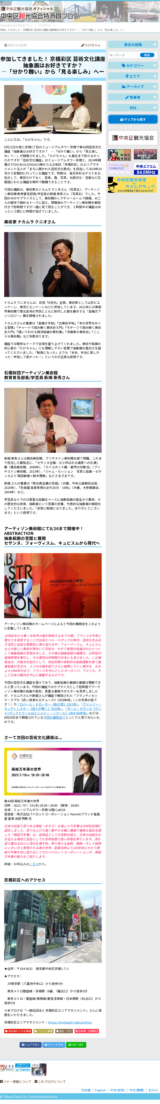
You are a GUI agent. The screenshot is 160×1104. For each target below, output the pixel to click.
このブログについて (51, 1081)
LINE (77, 1044)
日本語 (86, 1090)
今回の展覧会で (54, 717)
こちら (34, 864)
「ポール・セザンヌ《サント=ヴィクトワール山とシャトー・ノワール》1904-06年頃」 (52, 710)
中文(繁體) (136, 1090)
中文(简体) (117, 1090)
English (100, 1090)
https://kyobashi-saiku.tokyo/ (70, 1022)
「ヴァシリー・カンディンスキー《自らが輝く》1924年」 (53, 706)
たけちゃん (92, 45)
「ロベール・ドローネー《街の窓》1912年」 (47, 704)
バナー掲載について (17, 1081)
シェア (31, 1044)
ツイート (55, 1044)
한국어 (153, 1090)
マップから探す (134, 119)
